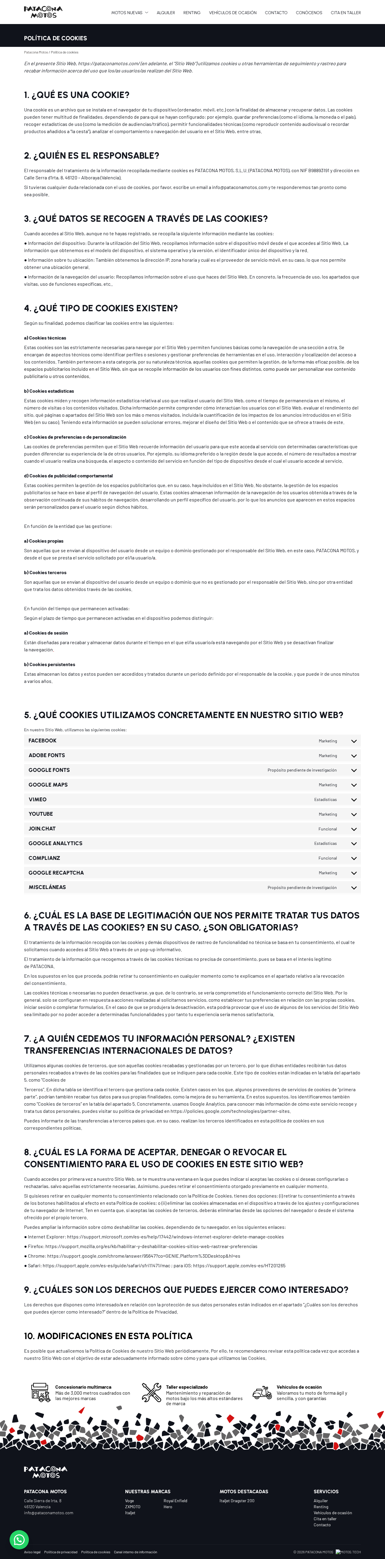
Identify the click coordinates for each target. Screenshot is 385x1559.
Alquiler (321, 1500)
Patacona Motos (36, 52)
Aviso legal (32, 1551)
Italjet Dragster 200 (237, 1500)
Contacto (322, 1524)
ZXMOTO (132, 1506)
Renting (321, 1506)
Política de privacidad (61, 1551)
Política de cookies (95, 1551)
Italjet (130, 1512)
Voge (129, 1500)
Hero (168, 1506)
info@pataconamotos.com (48, 1512)
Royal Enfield (175, 1500)
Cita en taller (325, 1518)
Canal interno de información (135, 1551)
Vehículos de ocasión (333, 1512)
